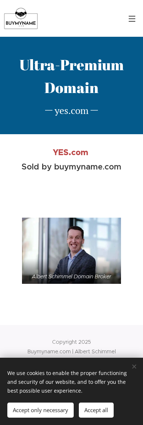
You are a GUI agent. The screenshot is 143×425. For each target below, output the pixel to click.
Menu (132, 18)
